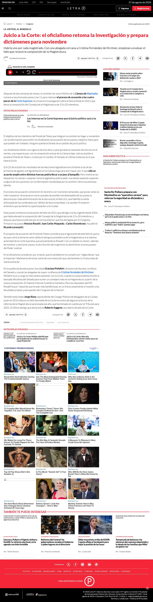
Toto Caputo (51, 2)
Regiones (24, 15)
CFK (34, 2)
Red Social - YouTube (89, 564)
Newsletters (126, 15)
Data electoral (74, 15)
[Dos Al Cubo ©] (12, 595)
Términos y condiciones (120, 598)
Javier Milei (23, 2)
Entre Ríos (77, 571)
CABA (59, 571)
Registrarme (143, 8)
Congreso (29, 24)
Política (19, 24)
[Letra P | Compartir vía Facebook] (133, 58)
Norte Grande (101, 571)
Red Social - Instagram (82, 564)
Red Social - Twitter (69, 564)
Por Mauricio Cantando (18, 58)
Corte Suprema (24, 100)
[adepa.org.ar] (30, 594)
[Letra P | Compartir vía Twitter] (125, 58)
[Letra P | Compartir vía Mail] (147, 58)
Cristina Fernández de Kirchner (77, 272)
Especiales (46, 15)
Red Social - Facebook (76, 564)
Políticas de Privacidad (138, 598)
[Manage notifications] (147, 588)
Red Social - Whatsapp (96, 564)
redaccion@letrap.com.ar (137, 596)
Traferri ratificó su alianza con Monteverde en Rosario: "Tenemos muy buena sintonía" (125, 231)
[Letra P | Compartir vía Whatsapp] (118, 58)
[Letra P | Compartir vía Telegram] (140, 58)
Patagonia (114, 571)
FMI (41, 2)
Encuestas (101, 15)
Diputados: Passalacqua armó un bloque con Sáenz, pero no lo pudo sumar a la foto (127, 215)
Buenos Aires (49, 571)
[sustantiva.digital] (41, 595)
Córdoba (88, 571)
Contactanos (59, 564)
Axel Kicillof (65, 2)
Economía (36, 571)
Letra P (9, 24)
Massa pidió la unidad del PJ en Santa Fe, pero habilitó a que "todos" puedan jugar (124, 223)
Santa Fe (67, 571)
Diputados (92, 93)
